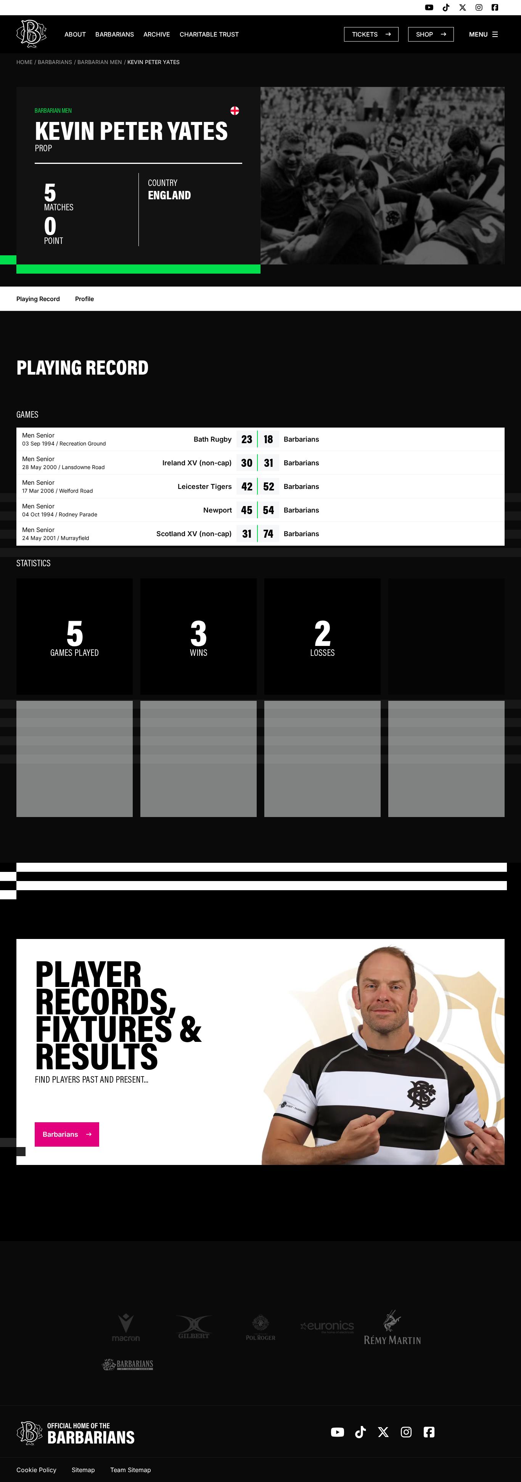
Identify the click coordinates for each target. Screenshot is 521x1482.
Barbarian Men (99, 62)
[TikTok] (446, 8)
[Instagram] (479, 8)
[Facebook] (495, 8)
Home (24, 62)
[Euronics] (327, 1326)
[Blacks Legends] (127, 1365)
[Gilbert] (194, 1326)
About (75, 34)
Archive (156, 34)
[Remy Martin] (393, 1327)
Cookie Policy (36, 1470)
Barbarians (114, 34)
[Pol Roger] (260, 1326)
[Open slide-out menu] (484, 34)
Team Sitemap (130, 1470)
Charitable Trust (209, 34)
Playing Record (38, 299)
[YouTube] (429, 8)
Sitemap (83, 1470)
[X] (462, 8)
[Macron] (127, 1327)
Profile (84, 299)
